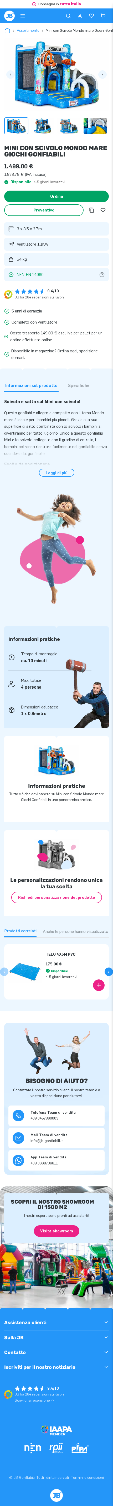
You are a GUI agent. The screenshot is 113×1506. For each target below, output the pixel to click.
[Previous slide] (4, 972)
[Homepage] (9, 16)
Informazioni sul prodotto (31, 385)
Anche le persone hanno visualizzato (75, 931)
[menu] (22, 16)
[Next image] (102, 74)
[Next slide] (109, 972)
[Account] (80, 16)
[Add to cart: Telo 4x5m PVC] (99, 985)
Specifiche (78, 385)
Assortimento (28, 30)
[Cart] (103, 16)
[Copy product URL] (91, 210)
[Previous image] (10, 74)
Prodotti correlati (20, 930)
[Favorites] (91, 16)
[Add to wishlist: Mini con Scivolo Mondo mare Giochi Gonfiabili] (103, 210)
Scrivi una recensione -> (34, 1400)
